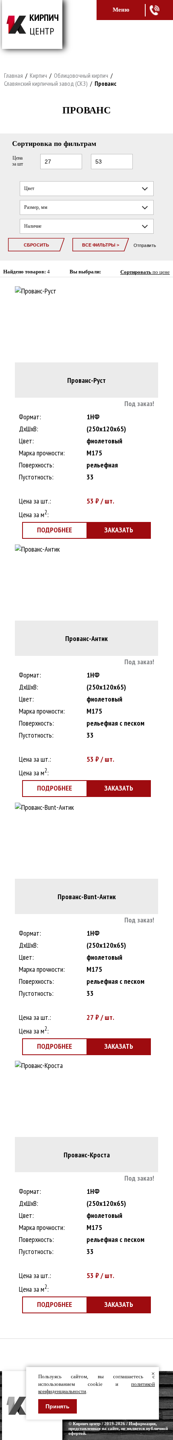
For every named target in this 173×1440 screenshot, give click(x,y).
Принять (57, 1406)
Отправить (145, 245)
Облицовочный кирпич (81, 75)
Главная (13, 75)
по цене (145, 272)
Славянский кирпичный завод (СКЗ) (46, 83)
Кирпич (38, 75)
